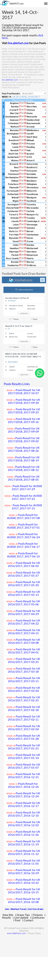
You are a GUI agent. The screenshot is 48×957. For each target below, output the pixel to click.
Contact (28, 920)
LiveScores (38, 917)
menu (46, 3)
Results (6, 917)
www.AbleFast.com (16, 933)
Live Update (21, 917)
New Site (8, 914)
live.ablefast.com (13, 43)
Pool (17, 920)
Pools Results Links (17, 384)
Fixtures (38, 914)
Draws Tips (23, 914)
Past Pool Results (11, 93)
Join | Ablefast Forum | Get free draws (24, 909)
